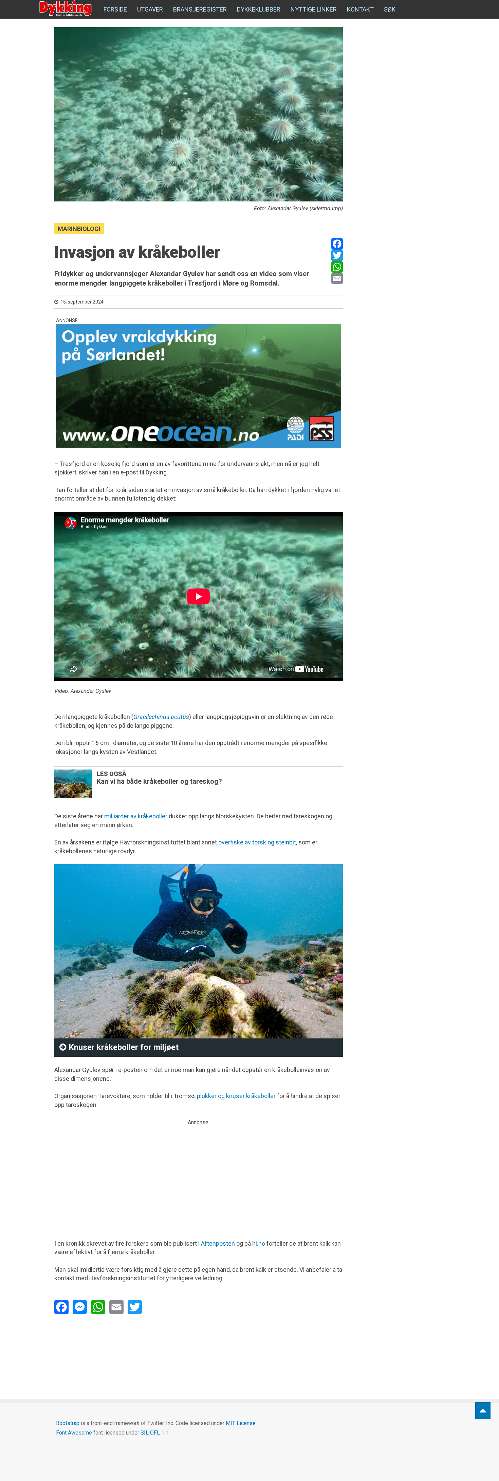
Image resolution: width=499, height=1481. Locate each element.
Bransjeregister (200, 9)
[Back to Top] (483, 1410)
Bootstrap (67, 1423)
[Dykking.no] (66, 8)
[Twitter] (337, 255)
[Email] (337, 278)
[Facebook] (337, 244)
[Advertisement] (198, 1174)
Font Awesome (74, 1432)
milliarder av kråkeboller (135, 816)
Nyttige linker (314, 9)
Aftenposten (218, 1243)
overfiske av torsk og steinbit (257, 842)
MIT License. (241, 1423)
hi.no (258, 1243)
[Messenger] (80, 1307)
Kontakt (360, 9)
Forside (115, 9)
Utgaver (150, 9)
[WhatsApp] (337, 267)
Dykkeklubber (258, 9)
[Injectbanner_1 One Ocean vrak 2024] (198, 386)
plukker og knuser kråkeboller (236, 1095)
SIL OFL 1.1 (154, 1432)
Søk (389, 9)
